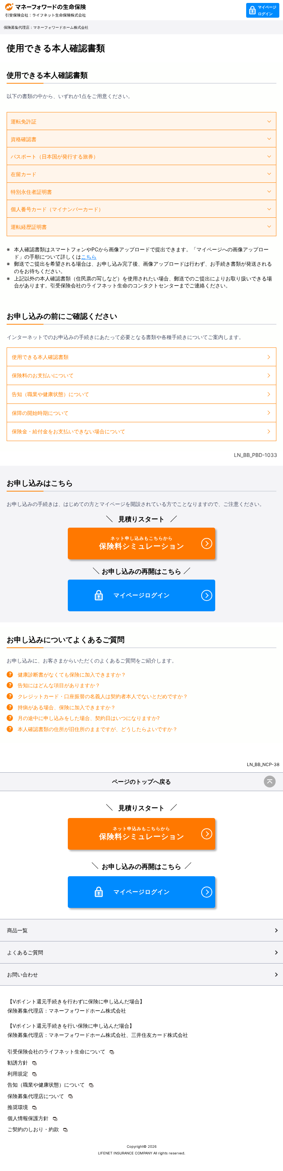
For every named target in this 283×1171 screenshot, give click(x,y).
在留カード (23, 174)
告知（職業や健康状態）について (50, 394)
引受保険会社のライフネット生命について (56, 1051)
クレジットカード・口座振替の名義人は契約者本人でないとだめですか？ (103, 696)
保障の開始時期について (40, 413)
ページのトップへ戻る (141, 781)
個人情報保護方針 (28, 1118)
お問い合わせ (22, 974)
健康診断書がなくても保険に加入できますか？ (72, 674)
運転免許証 (23, 121)
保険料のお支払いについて (43, 375)
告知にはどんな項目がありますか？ (59, 685)
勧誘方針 (17, 1062)
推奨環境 (17, 1107)
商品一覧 (17, 930)
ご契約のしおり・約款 (33, 1129)
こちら (89, 257)
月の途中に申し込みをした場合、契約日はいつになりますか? (89, 718)
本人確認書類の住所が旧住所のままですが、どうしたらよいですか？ (98, 729)
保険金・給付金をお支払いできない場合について (68, 431)
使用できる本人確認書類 (40, 357)
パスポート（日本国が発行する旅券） (54, 156)
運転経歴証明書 (29, 227)
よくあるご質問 (25, 952)
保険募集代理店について (35, 1096)
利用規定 (17, 1073)
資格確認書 (23, 139)
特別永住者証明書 (31, 192)
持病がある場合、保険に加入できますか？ (67, 707)
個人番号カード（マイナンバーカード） (57, 209)
